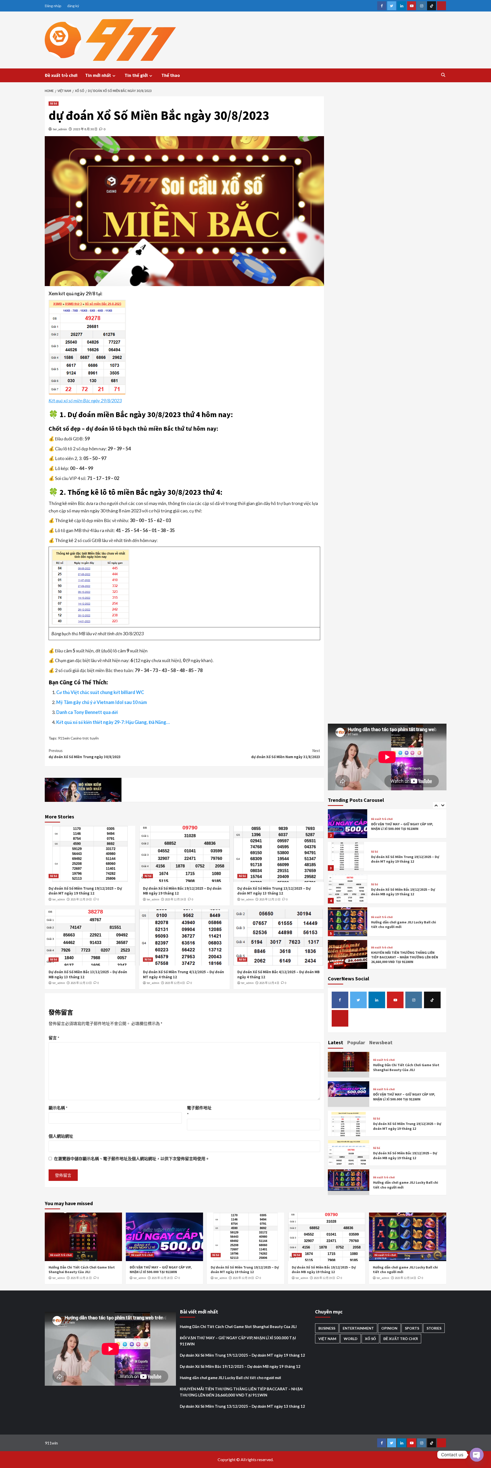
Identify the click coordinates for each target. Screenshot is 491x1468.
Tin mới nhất (98, 75)
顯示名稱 (58, 1107)
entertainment (358, 1328)
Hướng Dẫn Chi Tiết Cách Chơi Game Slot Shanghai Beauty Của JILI (406, 1067)
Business (326, 1328)
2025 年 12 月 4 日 (175, 983)
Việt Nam (327, 1338)
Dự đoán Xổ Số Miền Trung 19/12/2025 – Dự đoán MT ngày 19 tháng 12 (85, 891)
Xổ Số (53, 103)
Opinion (389, 1328)
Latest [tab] (335, 1042)
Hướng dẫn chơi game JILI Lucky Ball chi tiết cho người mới (230, 1377)
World (351, 1338)
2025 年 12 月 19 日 (81, 899)
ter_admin (60, 129)
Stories (434, 1328)
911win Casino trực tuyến (78, 738)
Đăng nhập (53, 6)
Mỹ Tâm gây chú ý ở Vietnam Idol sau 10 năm (101, 702)
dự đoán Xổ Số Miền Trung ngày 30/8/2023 (85, 753)
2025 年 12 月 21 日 (81, 1278)
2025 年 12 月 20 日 (162, 1278)
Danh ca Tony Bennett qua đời (87, 712)
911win (51, 1442)
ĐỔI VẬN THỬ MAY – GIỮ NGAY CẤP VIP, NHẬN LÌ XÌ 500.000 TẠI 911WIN (402, 826)
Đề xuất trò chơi (61, 75)
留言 (54, 1037)
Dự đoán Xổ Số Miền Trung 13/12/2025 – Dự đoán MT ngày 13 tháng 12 (274, 891)
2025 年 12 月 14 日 (405, 1278)
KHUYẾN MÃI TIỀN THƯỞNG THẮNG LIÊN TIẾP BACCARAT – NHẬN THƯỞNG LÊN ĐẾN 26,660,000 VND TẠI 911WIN (404, 957)
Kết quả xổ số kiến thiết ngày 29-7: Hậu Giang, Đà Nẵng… (113, 722)
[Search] (443, 75)
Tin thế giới (136, 75)
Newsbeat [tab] (381, 1042)
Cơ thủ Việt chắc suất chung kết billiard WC (100, 692)
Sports (412, 1328)
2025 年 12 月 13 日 (270, 899)
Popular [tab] (356, 1042)
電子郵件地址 (199, 1111)
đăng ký (73, 6)
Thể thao (170, 75)
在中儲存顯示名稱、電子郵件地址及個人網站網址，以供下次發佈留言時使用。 (131, 1158)
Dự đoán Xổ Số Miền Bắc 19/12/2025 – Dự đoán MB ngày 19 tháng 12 (403, 891)
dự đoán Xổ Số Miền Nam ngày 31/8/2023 (285, 753)
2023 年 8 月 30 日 (85, 129)
